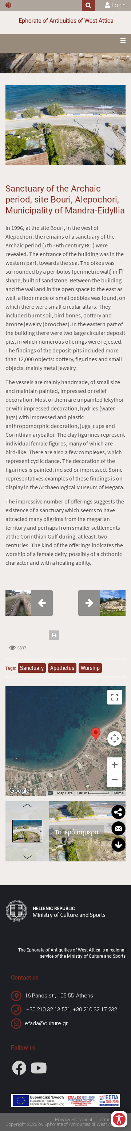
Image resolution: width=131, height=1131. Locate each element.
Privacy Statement (73, 1119)
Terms (118, 793)
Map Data (64, 793)
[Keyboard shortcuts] (50, 793)
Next (27, 858)
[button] (95, 734)
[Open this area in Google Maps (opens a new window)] (19, 791)
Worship (90, 668)
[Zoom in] (114, 764)
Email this (118, 828)
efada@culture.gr (46, 1023)
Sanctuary (32, 668)
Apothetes (62, 668)
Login (119, 5)
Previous (27, 804)
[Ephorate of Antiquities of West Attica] (65, 21)
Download (118, 845)
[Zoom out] (114, 779)
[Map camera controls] (114, 738)
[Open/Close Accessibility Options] (119, 1119)
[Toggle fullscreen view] (114, 697)
